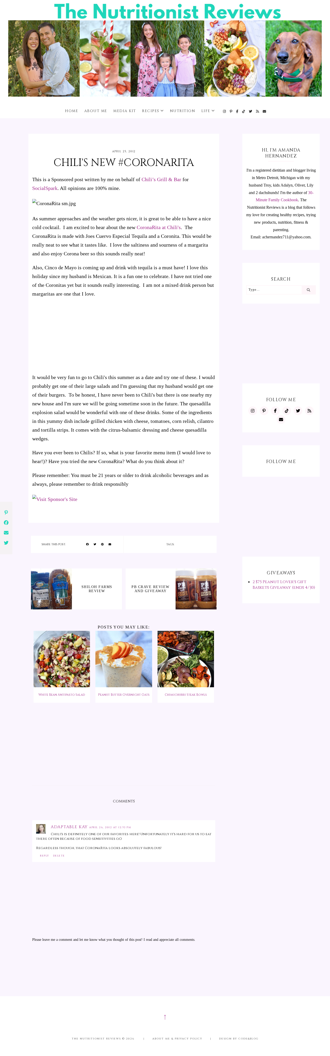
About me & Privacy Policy (177, 1039)
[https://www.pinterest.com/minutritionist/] (231, 111)
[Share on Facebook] (87, 544)
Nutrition (182, 110)
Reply (44, 856)
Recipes (150, 110)
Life (205, 110)
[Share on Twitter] (95, 544)
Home (71, 110)
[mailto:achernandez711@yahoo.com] (265, 111)
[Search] (308, 290)
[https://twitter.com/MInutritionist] (251, 111)
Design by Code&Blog (239, 1039)
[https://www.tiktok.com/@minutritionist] (243, 111)
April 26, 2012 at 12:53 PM (110, 827)
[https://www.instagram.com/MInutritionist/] (224, 111)
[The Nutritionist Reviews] (165, 95)
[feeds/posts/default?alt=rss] (257, 111)
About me (95, 110)
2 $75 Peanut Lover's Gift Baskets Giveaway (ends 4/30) (284, 584)
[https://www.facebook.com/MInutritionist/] (237, 111)
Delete (59, 856)
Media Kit (124, 110)
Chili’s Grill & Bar (161, 179)
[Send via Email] (110, 544)
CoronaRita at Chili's (159, 227)
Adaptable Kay (70, 827)
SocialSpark (44, 188)
